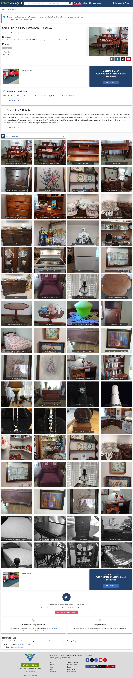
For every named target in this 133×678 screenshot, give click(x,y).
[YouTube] (101, 660)
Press (69, 667)
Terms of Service (72, 662)
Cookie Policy (71, 672)
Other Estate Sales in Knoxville (21, 20)
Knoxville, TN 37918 (25, 644)
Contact (53, 672)
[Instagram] (96, 660)
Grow (52, 667)
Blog (51, 669)
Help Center (71, 669)
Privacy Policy (72, 665)
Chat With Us (31, 665)
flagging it (100, 631)
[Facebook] (87, 660)
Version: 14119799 (30, 675)
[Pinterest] (105, 660)
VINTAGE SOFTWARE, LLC (34, 669)
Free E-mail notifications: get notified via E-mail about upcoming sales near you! (66, 656)
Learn (52, 665)
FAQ (51, 662)
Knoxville (17, 647)
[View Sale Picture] (50, 367)
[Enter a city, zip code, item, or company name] (70, 3)
